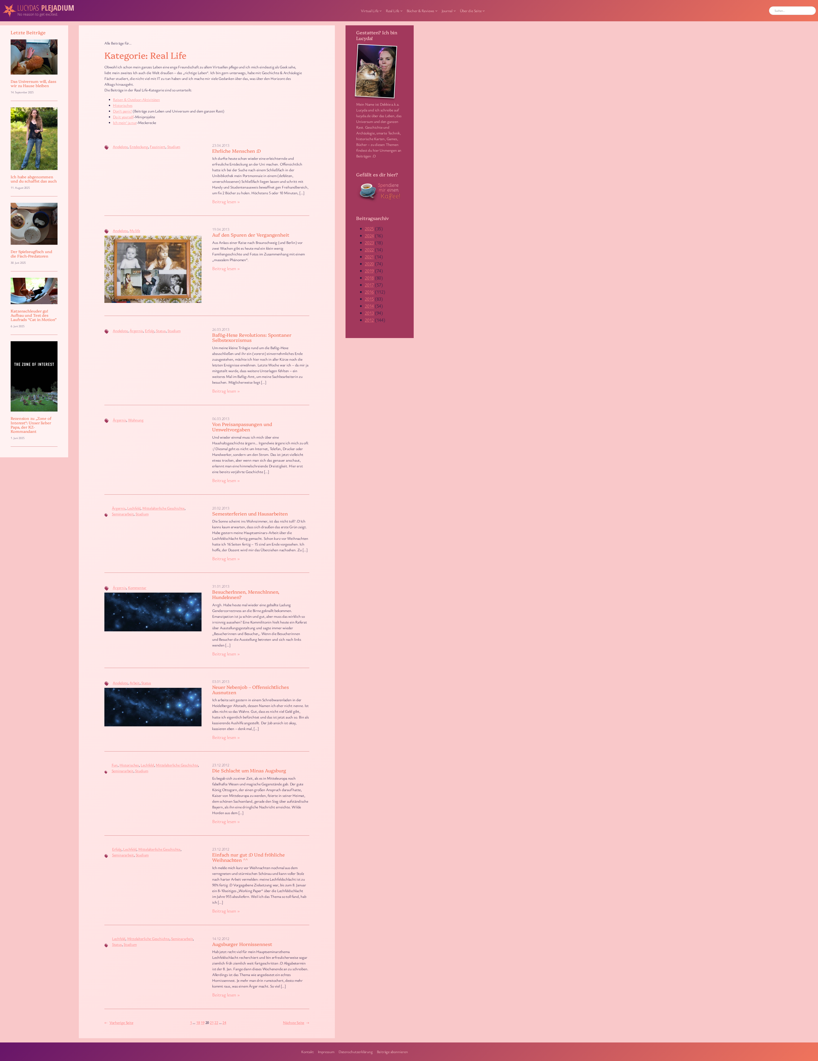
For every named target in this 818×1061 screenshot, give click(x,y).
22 (216, 1022)
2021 (369, 256)
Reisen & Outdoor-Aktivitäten (136, 99)
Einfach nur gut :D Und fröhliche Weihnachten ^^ (248, 857)
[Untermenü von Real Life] (401, 11)
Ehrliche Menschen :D (236, 151)
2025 (369, 228)
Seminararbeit (123, 513)
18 (198, 1022)
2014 (369, 306)
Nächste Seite (296, 1022)
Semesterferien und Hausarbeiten (250, 513)
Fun (115, 764)
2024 (369, 235)
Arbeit (135, 682)
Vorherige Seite (118, 1022)
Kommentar (137, 587)
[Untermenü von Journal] (455, 11)
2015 (369, 299)
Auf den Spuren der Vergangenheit (250, 235)
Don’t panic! (122, 111)
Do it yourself (123, 116)
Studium (173, 146)
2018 (369, 278)
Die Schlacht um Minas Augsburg (249, 770)
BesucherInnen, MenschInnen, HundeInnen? (245, 594)
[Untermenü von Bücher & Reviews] (436, 11)
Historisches (122, 105)
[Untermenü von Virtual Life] (380, 11)
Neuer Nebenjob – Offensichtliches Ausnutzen (250, 689)
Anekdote (120, 146)
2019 (369, 271)
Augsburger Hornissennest (242, 944)
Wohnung (135, 419)
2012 (369, 320)
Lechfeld (133, 508)
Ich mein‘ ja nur (125, 122)
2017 (369, 285)
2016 (369, 292)
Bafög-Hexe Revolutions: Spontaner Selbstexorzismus (251, 337)
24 (224, 1022)
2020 (369, 264)
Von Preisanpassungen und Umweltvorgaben (242, 427)
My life (135, 230)
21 (212, 1022)
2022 (369, 249)
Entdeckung (139, 146)
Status (161, 330)
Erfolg (149, 330)
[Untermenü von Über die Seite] (483, 11)
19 (202, 1022)
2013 (369, 313)
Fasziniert (157, 146)
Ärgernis (136, 330)
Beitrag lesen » (226, 201)
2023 (369, 242)
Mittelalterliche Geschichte (163, 508)
